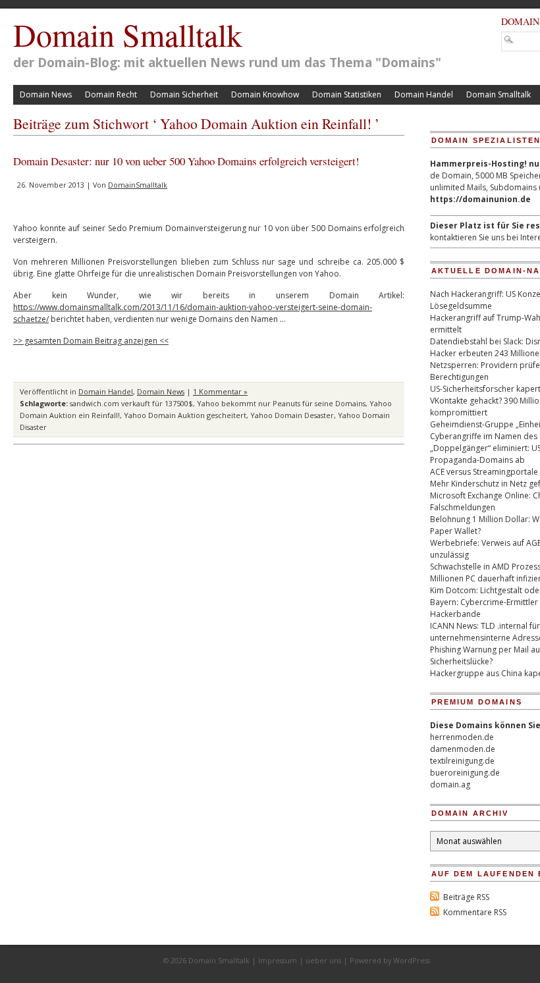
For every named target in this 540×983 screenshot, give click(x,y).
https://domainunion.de (480, 199)
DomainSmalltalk (137, 185)
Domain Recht (111, 94)
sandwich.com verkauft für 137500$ (131, 403)
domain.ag (450, 784)
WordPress (411, 960)
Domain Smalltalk (127, 34)
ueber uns (323, 960)
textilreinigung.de (462, 760)
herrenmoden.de (462, 737)
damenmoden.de (462, 749)
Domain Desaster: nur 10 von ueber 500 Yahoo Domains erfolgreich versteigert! (186, 161)
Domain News (46, 94)
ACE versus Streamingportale (484, 471)
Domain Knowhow (265, 94)
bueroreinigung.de (465, 772)
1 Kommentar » (220, 391)
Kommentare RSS (474, 912)
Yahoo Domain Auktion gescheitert (185, 415)
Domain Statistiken (346, 94)
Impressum (277, 960)
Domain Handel (423, 94)
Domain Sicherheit (184, 94)
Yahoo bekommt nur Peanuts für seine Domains (281, 403)
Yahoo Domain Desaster (292, 415)
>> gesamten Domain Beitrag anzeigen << (91, 340)
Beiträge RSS (466, 897)
